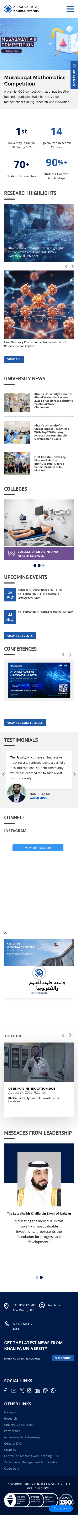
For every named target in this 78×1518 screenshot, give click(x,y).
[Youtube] (15, 1391)
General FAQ (13, 1443)
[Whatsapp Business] (54, 1391)
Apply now (74, 78)
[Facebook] (7, 1391)
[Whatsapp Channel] (47, 1391)
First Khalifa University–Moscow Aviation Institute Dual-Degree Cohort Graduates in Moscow (50, 463)
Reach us (53, 1305)
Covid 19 (10, 1450)
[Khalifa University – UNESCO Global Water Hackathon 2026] (39, 680)
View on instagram (38, 848)
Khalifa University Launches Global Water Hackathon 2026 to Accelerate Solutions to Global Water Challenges (53, 400)
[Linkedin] (39, 1391)
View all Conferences (25, 723)
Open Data (11, 1468)
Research (10, 1418)
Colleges (10, 1412)
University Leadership (19, 1425)
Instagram (15, 830)
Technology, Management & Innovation (31, 1462)
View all (14, 359)
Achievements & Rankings (22, 1437)
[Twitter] (23, 1391)
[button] (34, 565)
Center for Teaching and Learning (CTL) (31, 1456)
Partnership (12, 1431)
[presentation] (66, 266)
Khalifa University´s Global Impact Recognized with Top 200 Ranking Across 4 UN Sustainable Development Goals (51, 432)
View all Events (20, 636)
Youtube (13, 1035)
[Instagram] (31, 1391)
